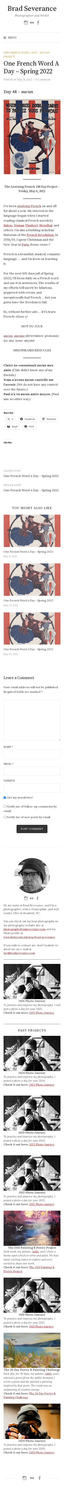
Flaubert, (32, 225)
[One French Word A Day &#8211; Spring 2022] (32, 531)
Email (9, 763)
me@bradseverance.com (19, 953)
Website (9, 780)
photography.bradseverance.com (25, 929)
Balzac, (8, 225)
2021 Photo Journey (41, 1326)
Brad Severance (32, 8)
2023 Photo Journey (41, 1084)
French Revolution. (40, 235)
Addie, (35, 1251)
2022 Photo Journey (41, 1204)
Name (8, 746)
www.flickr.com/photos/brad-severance (29, 937)
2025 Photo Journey (41, 1012)
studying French (29, 206)
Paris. (26, 245)
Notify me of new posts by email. (29, 817)
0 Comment (43, 79)
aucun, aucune (14, 336)
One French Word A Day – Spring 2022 (31, 476)
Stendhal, (46, 225)
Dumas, (19, 225)
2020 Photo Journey (41, 1452)
